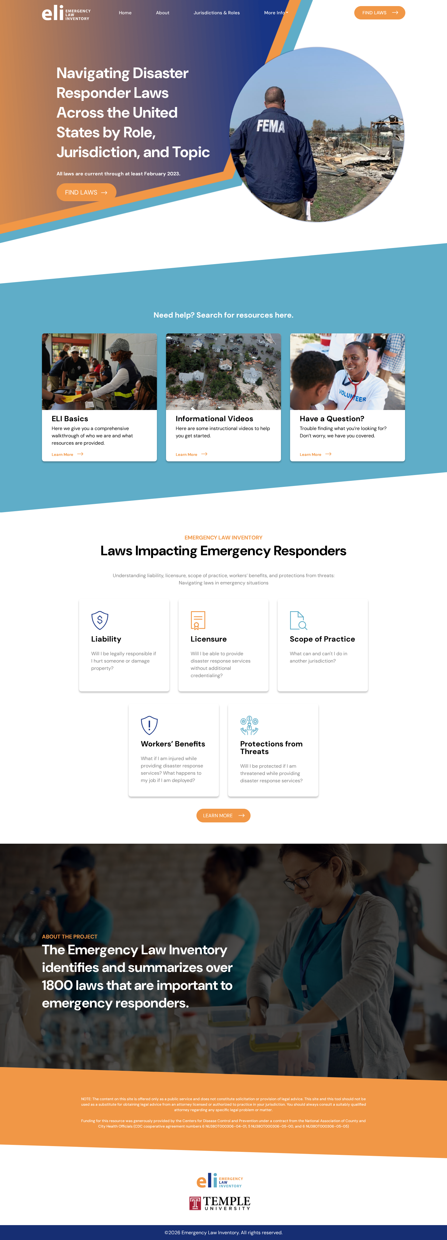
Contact (321, 13)
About (162, 13)
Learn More (62, 454)
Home (125, 13)
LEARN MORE (218, 815)
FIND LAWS (81, 192)
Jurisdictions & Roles (217, 13)
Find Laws (374, 13)
